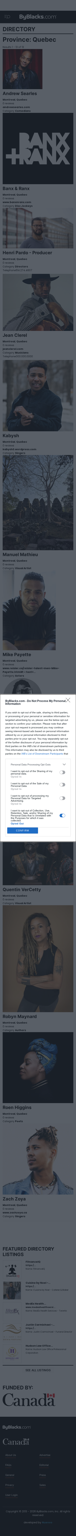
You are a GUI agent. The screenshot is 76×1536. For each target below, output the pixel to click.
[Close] (69, 701)
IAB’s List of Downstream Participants (42, 753)
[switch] (62, 772)
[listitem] (38, 764)
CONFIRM (22, 830)
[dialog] (38, 768)
